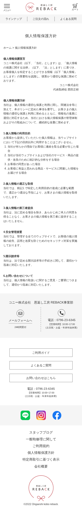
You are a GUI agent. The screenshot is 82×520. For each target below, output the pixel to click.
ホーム (7, 47)
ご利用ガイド (41, 352)
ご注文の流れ (41, 18)
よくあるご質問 (41, 365)
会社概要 (41, 466)
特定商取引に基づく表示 (41, 459)
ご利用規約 (41, 446)
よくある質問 (68, 18)
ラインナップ (13, 18)
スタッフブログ (41, 432)
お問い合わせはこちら (41, 378)
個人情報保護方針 (41, 452)
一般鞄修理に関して (41, 439)
